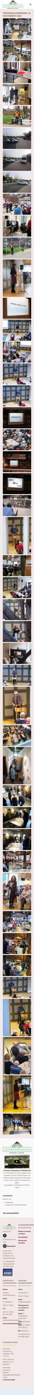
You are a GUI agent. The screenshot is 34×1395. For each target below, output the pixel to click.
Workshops (9, 1202)
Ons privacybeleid (11, 1213)
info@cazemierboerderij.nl (11, 1320)
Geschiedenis (23, 1237)
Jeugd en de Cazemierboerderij (16, 1205)
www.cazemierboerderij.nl (12, 1323)
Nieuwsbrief (11, 1246)
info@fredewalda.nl (24, 1302)
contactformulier (9, 1380)
